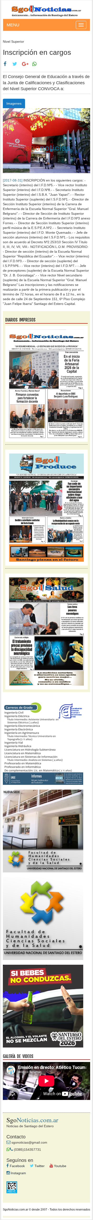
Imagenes (13, 103)
